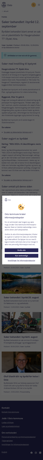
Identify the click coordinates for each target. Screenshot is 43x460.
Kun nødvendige (21, 255)
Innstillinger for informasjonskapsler (21, 260)
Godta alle (21, 250)
